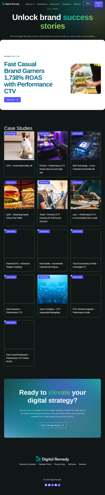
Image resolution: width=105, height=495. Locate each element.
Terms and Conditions (27, 464)
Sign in (88, 3)
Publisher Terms (45, 464)
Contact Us (98, 4)
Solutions (82, 464)
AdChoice (72, 464)
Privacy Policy (59, 464)
